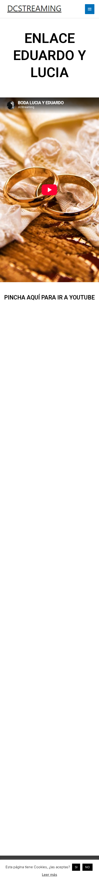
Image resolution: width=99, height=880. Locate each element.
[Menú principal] (90, 9)
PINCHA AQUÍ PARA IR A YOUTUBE (49, 297)
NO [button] (87, 867)
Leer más (49, 874)
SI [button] (76, 867)
